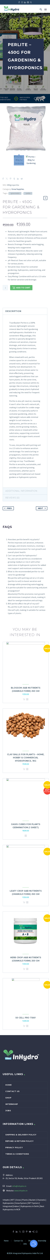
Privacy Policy (14, 1147)
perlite (28, 193)
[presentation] (25, 400)
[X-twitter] (31, 2)
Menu (45, 9)
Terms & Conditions (17, 1154)
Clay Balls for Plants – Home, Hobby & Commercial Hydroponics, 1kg (25, 757)
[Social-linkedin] (25, 2)
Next (40, 508)
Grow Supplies (18, 189)
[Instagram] (22, 2)
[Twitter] (7, 179)
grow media (15, 193)
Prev (9, 508)
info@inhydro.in (19, 1186)
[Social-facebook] (19, 2)
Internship (11, 1104)
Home (8, 1085)
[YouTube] (30, 1232)
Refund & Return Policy (19, 1141)
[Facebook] (3, 179)
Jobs (8, 1110)
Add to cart (23, 288)
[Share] (33, 1232)
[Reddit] (22, 179)
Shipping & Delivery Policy (20, 1135)
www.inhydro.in (20, 1190)
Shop (8, 1098)
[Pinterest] (28, 2)
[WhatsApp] (37, 1232)
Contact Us (12, 1091)
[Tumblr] (14, 179)
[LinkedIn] (18, 179)
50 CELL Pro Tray (26, 1017)
